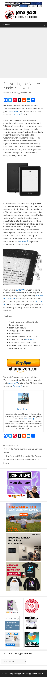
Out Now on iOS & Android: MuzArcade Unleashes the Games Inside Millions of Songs (22, 459)
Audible (22, 241)
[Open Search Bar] (43, 24)
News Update (12, 445)
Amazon (12, 111)
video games (28, 419)
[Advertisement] (23, 52)
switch (19, 289)
